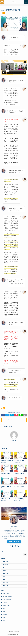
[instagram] (15, 546)
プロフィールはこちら (14, 541)
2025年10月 (5, 561)
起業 (4, 617)
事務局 (14, 440)
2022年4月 (5, 579)
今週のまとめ (6, 605)
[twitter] (13, 546)
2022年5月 (5, 577)
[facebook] (10, 546)
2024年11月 (5, 564)
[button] (2, 2)
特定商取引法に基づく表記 (14, 631)
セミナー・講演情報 (7, 596)
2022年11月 (5, 573)
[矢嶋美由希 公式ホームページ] (14, 2)
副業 (4, 611)
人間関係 (5, 602)
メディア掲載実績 (7, 599)
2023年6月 (5, 570)
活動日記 (5, 614)
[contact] (18, 546)
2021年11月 (5, 585)
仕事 (4, 408)
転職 (4, 620)
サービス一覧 (6, 593)
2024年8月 (5, 567)
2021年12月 (5, 583)
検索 (2, 552)
